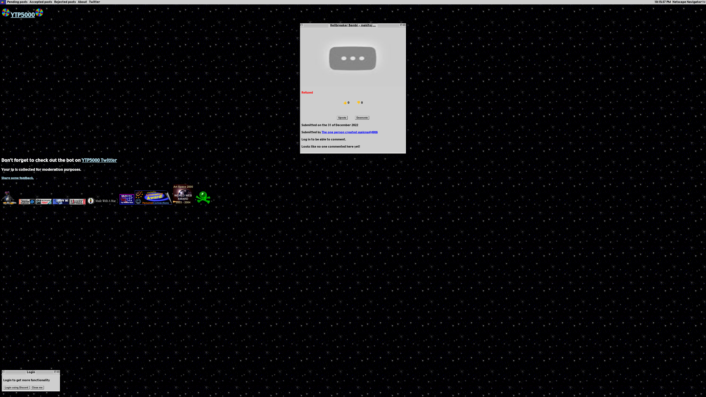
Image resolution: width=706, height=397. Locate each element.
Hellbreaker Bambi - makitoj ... (353, 25)
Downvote (362, 117)
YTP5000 (23, 15)
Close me (37, 387)
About (82, 2)
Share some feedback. (17, 178)
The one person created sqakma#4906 (350, 132)
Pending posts (17, 2)
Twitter (94, 2)
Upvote (342, 117)
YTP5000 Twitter (99, 160)
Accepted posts (41, 2)
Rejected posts (65, 2)
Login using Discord (16, 387)
